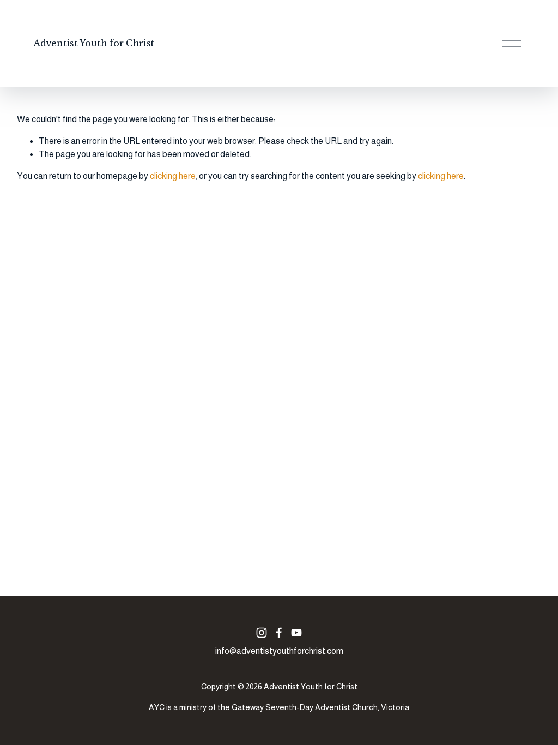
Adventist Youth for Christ (93, 43)
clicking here (173, 176)
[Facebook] (279, 632)
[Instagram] (261, 632)
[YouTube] (296, 632)
